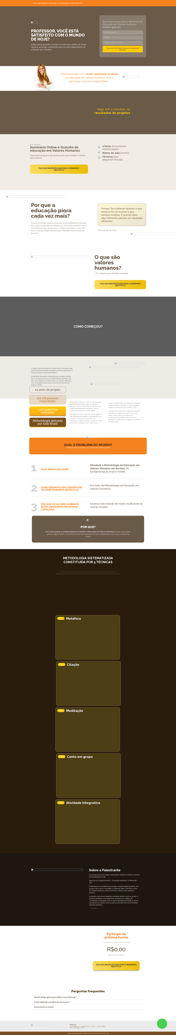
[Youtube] (133, 3)
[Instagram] (124, 3)
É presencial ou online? (44, 1007)
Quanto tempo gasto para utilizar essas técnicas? (55, 997)
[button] (117, 908)
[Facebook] (128, 3)
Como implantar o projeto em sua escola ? (52, 1002)
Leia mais (94, 908)
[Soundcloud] (138, 3)
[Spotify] (143, 3)
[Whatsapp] (119, 3)
